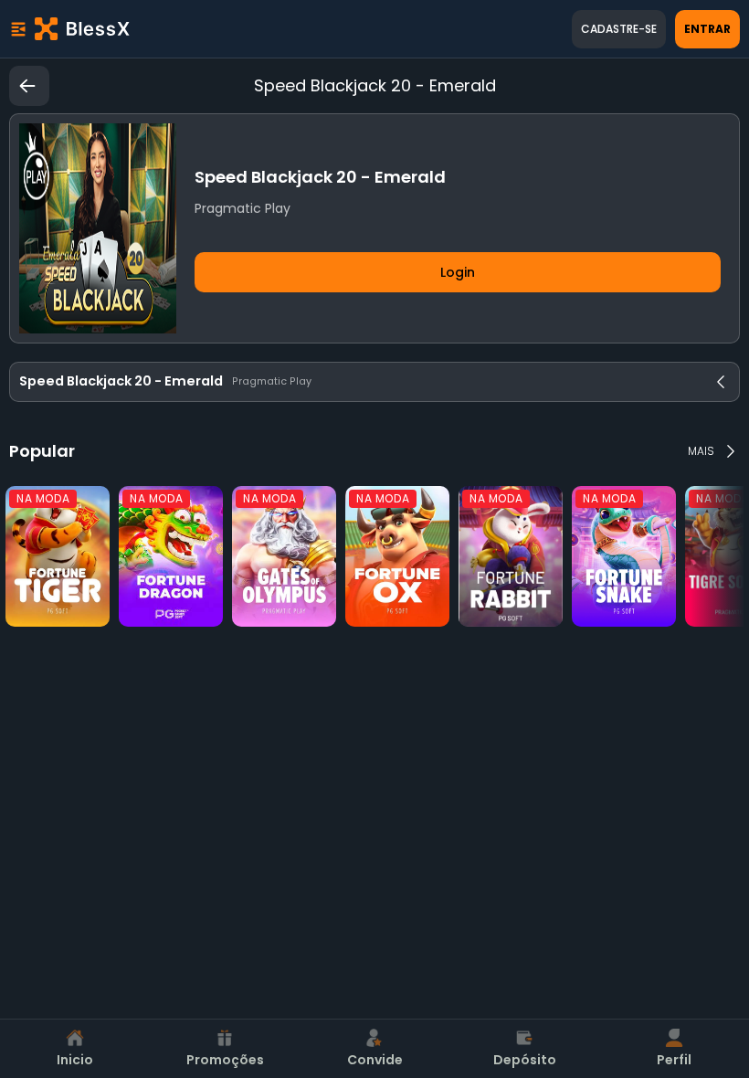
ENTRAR (707, 29)
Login (457, 272)
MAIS (701, 451)
